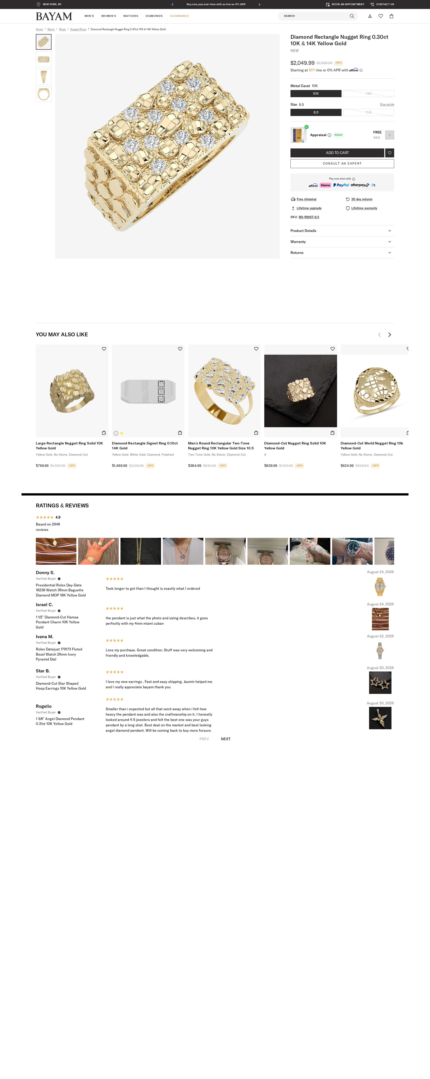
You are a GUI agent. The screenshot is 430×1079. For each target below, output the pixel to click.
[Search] (352, 16)
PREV (204, 739)
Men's (51, 29)
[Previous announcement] (172, 4)
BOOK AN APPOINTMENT (348, 4)
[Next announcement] (259, 4)
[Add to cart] (104, 432)
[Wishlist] (380, 16)
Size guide (387, 104)
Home (39, 29)
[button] (342, 182)
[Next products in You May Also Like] (389, 334)
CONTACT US (385, 4)
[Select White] (116, 433)
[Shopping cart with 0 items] (391, 16)
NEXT (225, 739)
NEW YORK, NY (52, 4)
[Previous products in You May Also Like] (380, 334)
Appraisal (318, 135)
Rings (62, 29)
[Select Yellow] (121, 433)
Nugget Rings (78, 29)
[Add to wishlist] (389, 152)
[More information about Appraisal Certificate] (329, 135)
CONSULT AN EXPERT (342, 163)
